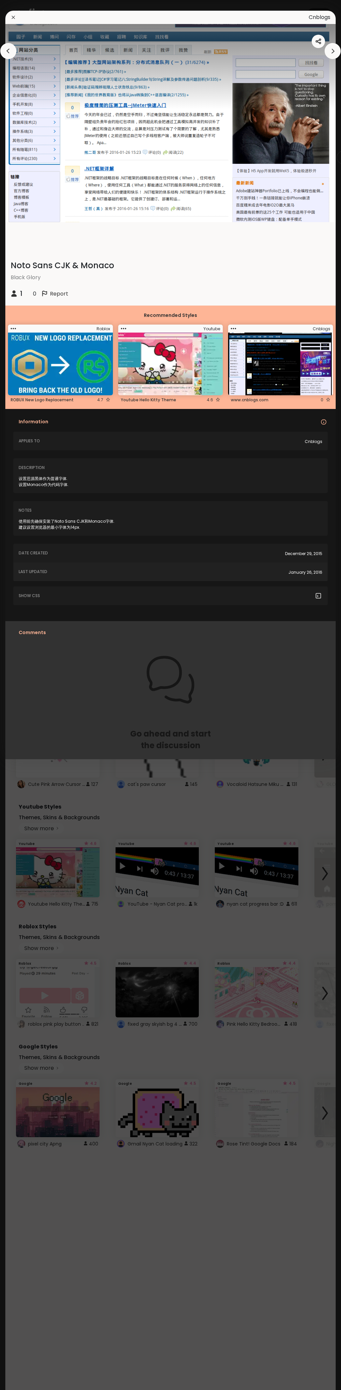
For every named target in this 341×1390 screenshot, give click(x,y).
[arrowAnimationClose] (8, 51)
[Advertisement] (26, 695)
